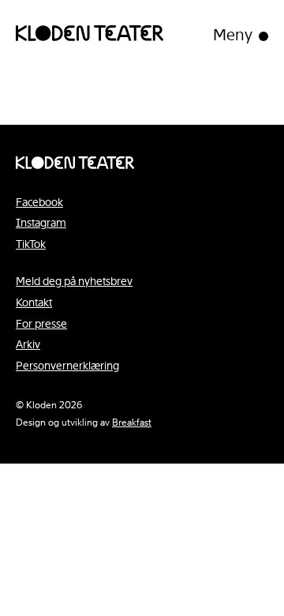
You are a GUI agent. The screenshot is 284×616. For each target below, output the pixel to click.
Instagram (41, 223)
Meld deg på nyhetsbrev (74, 281)
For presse (41, 324)
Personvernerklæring (67, 366)
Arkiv (28, 344)
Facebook (39, 202)
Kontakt (34, 302)
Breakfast (131, 422)
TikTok (31, 244)
